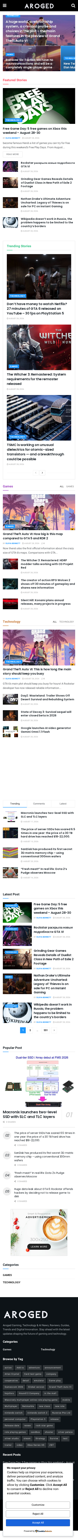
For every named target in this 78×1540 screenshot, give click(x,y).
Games (10, 54)
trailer (8, 1445)
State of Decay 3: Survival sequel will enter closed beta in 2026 (46, 714)
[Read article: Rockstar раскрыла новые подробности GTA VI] (10, 166)
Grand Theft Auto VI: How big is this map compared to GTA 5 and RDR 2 (33, 536)
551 (46, 1030)
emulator (39, 1380)
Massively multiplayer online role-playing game (31, 1400)
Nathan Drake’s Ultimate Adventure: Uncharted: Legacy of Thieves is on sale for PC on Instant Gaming (46, 202)
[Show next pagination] (54, 1030)
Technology (13, 16)
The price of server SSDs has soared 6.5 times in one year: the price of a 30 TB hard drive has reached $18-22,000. (48, 832)
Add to (20, 1367)
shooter (49, 1432)
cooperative (11, 1380)
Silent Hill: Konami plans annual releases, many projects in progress (46, 602)
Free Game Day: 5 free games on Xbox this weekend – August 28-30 (34, 130)
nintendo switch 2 (37, 1412)
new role (60, 1406)
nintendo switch (14, 1412)
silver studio (12, 1438)
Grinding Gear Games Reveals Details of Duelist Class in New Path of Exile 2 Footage (47, 182)
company (51, 1374)
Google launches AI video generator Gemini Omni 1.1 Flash (46, 730)
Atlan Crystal (12, 1374)
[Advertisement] (39, 769)
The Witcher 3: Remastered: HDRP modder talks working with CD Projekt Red (47, 563)
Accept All (38, 1523)
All (62, 486)
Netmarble (28, 1406)
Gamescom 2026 (14, 1387)
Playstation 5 (38, 1419)
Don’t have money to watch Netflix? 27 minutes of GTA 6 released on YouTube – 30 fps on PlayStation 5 (37, 309)
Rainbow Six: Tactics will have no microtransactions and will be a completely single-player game (29, 63)
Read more (14, 154)
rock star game (44, 1425)
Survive (54, 1438)
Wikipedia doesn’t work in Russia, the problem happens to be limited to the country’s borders (47, 222)
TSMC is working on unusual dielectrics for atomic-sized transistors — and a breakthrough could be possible (35, 451)
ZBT (51, 1445)
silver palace (65, 1432)
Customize (38, 1505)
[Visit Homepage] (39, 5)
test (65, 1438)
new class (44, 1406)
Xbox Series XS (35, 1445)
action (8, 1367)
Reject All (38, 1514)
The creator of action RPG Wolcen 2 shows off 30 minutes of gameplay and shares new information (48, 583)
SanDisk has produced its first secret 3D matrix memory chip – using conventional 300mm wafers (46, 852)
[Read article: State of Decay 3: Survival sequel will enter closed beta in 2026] (10, 715)
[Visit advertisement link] (39, 1232)
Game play (55, 1380)
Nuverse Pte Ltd (61, 1412)
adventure (34, 1367)
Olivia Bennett (12, 138)
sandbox (35, 1432)
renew (27, 1425)
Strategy (40, 1438)
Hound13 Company (29, 1393)
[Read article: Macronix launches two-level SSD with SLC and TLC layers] (39, 1081)
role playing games (15, 1432)
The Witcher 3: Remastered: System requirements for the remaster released (36, 379)
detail (26, 1380)
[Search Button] (73, 5)
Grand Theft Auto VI (60, 1387)
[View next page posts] (42, 472)
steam (27, 1438)
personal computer (15, 1419)
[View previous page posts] (36, 472)
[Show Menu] (4, 5)
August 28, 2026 (31, 138)
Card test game (32, 1374)
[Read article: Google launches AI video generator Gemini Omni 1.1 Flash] (10, 731)
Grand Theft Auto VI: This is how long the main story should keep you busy (37, 671)
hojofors (9, 1393)
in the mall (50, 1393)
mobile (66, 1400)
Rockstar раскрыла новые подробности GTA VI (48, 164)
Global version (36, 1387)
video (20, 1445)
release (54, 1419)
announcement (53, 1367)
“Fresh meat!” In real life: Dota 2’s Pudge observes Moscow (44, 871)
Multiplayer (11, 1406)
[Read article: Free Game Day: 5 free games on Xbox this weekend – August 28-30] (39, 106)
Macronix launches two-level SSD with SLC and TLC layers (47, 815)
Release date (12, 1425)
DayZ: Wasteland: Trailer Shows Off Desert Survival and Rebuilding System (47, 697)
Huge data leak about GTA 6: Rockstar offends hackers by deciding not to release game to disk (43, 1192)
